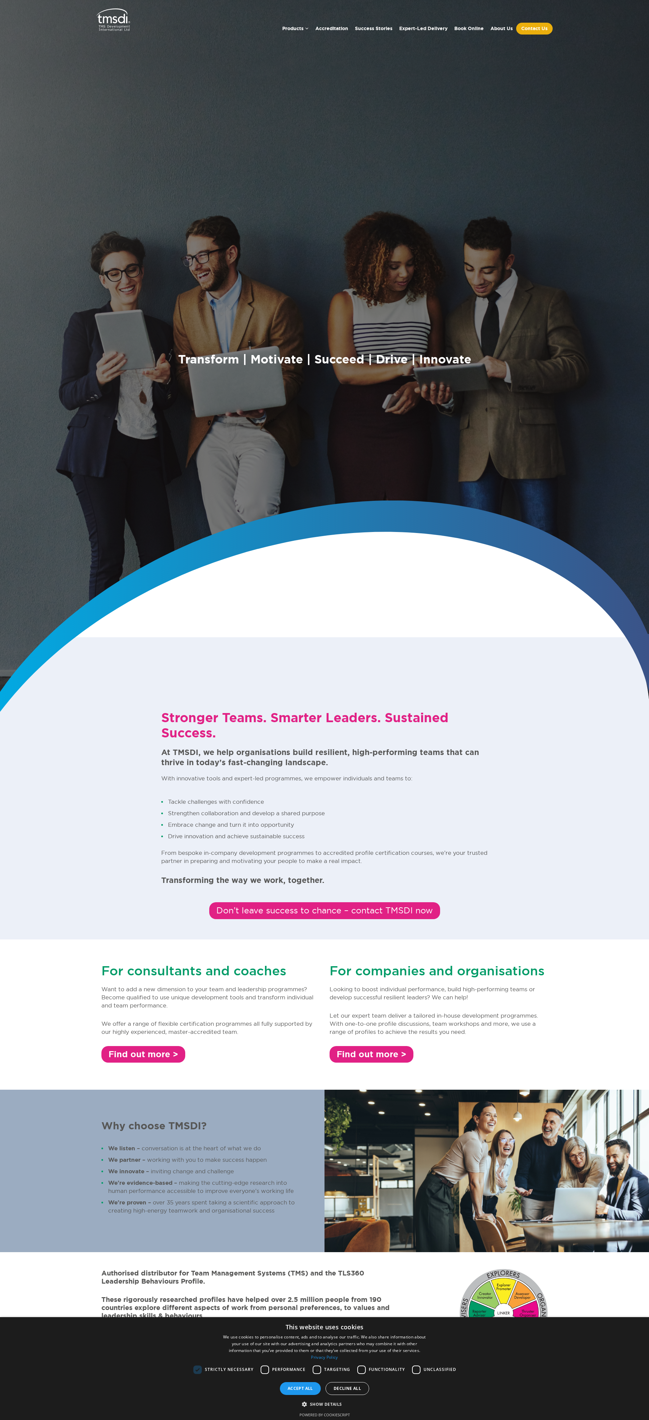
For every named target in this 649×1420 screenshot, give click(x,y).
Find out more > (143, 1054)
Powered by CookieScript (324, 1414)
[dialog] (324, 1368)
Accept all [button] (300, 1388)
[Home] (113, 22)
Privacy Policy (324, 1357)
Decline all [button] (347, 1388)
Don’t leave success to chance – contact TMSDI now (324, 910)
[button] (324, 1404)
